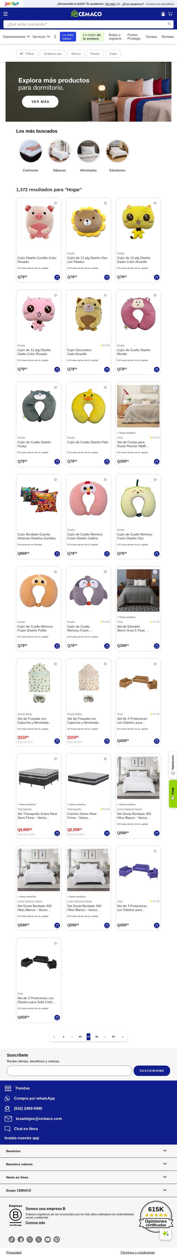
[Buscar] (169, 23)
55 (113, 1036)
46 (96, 1036)
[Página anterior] (54, 1037)
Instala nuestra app (22, 1138)
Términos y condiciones (137, 1252)
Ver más (102, 4)
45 (88, 1036)
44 (80, 1036)
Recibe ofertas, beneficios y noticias (33, 1061)
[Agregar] (57, 277)
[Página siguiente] (123, 1037)
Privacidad (13, 1252)
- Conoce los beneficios (148, 4)
